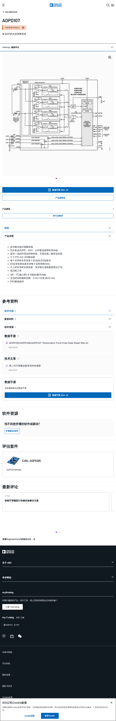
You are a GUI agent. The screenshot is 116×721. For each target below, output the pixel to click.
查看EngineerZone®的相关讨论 (16, 539)
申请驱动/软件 (12, 431)
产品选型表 (60, 198)
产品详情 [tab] (9, 236)
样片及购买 (58, 215)
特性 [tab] (7, 228)
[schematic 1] (58, 115)
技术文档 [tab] (10, 311)
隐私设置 (6, 674)
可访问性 (6, 663)
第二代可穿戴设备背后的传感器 (25, 365)
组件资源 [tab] (10, 327)
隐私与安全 (7, 686)
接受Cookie (50, 716)
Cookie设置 (7, 697)
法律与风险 (7, 652)
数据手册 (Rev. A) (60, 190)
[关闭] (111, 703)
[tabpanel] (58, 266)
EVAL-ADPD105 (31, 460)
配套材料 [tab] (10, 319)
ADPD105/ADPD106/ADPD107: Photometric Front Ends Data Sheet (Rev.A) (48, 343)
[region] (58, 709)
